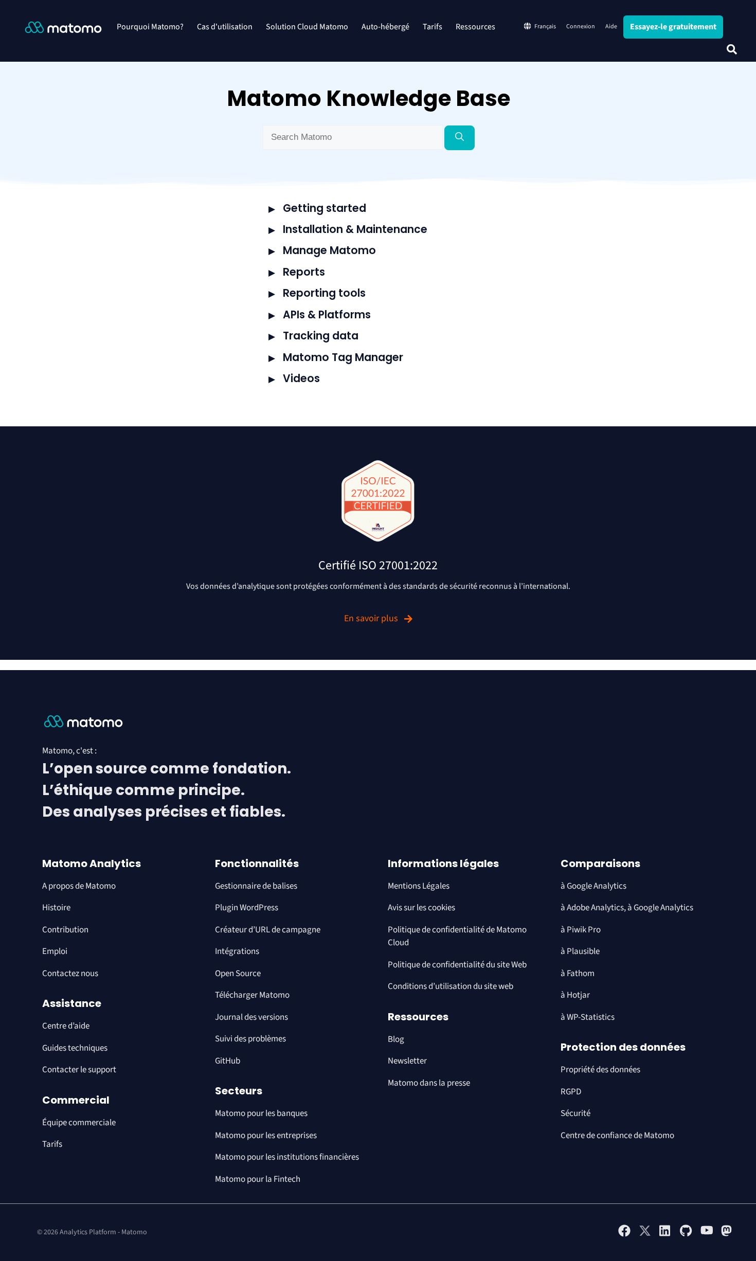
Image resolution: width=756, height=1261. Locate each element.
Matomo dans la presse (429, 1083)
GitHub (227, 1061)
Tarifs (432, 26)
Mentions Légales (418, 886)
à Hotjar (575, 995)
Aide (611, 26)
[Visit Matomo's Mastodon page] (727, 1235)
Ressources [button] (475, 26)
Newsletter (407, 1061)
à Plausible (580, 951)
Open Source (238, 973)
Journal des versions (251, 1017)
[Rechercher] (459, 137)
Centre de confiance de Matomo (617, 1135)
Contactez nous (70, 973)
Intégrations (237, 951)
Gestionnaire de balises (256, 886)
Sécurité (575, 1113)
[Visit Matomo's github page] (686, 1235)
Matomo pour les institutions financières (287, 1157)
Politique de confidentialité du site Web (457, 965)
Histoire (56, 908)
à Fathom (578, 973)
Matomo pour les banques (261, 1113)
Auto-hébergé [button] (385, 26)
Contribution (65, 930)
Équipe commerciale (79, 1122)
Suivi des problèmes (250, 1039)
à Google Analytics (593, 886)
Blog (396, 1039)
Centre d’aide (65, 1026)
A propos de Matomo (79, 886)
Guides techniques (74, 1048)
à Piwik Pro (581, 930)
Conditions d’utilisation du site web (450, 986)
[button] (732, 49)
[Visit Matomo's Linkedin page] (665, 1235)
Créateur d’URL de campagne (267, 930)
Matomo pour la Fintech (257, 1179)
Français (545, 26)
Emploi (54, 951)
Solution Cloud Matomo (307, 26)
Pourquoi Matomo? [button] (150, 26)
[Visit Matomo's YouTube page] (706, 1234)
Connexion (580, 26)
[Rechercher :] (353, 137)
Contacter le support (79, 1070)
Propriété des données (600, 1070)
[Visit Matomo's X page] (645, 1235)
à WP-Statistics (588, 1017)
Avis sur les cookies (421, 908)
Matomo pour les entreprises (266, 1135)
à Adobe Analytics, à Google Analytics (627, 908)
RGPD (571, 1092)
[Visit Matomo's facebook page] (624, 1235)
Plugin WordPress (246, 908)
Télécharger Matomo (252, 995)
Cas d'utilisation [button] (225, 26)
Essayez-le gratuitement (673, 26)
